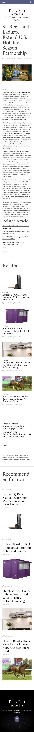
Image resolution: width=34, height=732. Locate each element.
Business (6, 326)
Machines (6, 292)
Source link (5, 252)
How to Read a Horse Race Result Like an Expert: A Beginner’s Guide (15, 398)
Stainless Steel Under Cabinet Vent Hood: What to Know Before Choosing (16, 365)
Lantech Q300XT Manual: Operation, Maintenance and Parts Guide (16, 297)
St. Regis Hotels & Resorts (22, 92)
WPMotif (17, 712)
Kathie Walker (19, 58)
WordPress (17, 710)
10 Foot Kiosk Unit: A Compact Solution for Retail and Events (15, 331)
